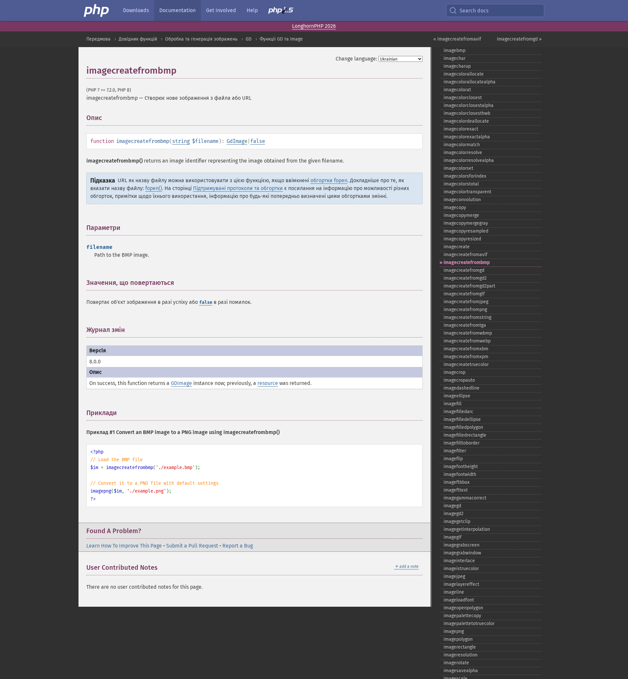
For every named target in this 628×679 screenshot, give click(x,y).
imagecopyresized (462, 239)
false (257, 141)
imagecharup (457, 66)
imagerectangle (460, 647)
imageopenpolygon (463, 608)
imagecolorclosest (463, 97)
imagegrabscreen (462, 545)
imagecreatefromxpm (466, 356)
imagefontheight (461, 466)
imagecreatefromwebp (467, 341)
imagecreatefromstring (467, 317)
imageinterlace (459, 561)
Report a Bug (237, 546)
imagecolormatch (462, 145)
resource (267, 383)
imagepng (454, 631)
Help (252, 10)
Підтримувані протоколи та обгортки (238, 188)
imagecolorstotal (461, 184)
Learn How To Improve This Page (124, 546)
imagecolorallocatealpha (470, 82)
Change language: (356, 59)
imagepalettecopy (462, 615)
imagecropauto (459, 380)
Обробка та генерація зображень (201, 39)
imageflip (453, 458)
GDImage (181, 383)
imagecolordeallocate (466, 121)
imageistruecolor (461, 568)
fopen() (153, 188)
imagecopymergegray (466, 223)
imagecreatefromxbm (466, 349)
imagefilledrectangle (465, 435)
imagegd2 (453, 513)
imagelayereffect (461, 584)
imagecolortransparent (467, 192)
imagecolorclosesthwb (467, 113)
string (181, 141)
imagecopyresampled (466, 231)
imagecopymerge (461, 215)
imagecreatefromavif (465, 254)
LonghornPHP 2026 (314, 26)
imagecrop (454, 372)
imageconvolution (462, 199)
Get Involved (221, 10)
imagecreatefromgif (464, 294)
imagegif (453, 537)
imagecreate (457, 247)
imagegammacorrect (465, 498)
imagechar (454, 58)
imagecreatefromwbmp (468, 333)
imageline (454, 592)
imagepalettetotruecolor (469, 623)
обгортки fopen (328, 180)
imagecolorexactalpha (467, 137)
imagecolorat (457, 90)
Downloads (136, 10)
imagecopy (455, 207)
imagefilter (455, 451)
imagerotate (456, 663)
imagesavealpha (461, 670)
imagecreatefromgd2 (465, 278)
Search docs (474, 11)
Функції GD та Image (281, 39)
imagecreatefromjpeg (466, 302)
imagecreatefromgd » (519, 39)
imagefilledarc (458, 411)
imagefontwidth (460, 474)
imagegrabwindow (462, 553)
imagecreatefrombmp (467, 262)
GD (249, 39)
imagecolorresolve (463, 152)
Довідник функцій (138, 39)
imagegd (452, 506)
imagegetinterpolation (467, 529)
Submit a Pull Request (192, 546)
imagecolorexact (461, 129)
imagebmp (454, 50)
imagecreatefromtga (465, 325)
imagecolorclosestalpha (469, 105)
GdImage (237, 141)
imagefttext (456, 490)
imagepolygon (458, 639)
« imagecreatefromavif (457, 39)
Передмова (98, 39)
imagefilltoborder (462, 443)
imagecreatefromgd (464, 270)
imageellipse (457, 396)
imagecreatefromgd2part (469, 286)
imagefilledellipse (462, 419)
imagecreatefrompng (465, 309)
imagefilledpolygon (463, 427)
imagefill (453, 404)
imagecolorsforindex (465, 176)
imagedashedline (462, 388)
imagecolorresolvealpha (469, 160)
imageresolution (461, 655)
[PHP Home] (97, 10)
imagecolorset (458, 168)
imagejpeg (454, 576)
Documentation (177, 10)
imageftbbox (457, 482)
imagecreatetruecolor (466, 364)
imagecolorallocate (464, 74)
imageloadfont (459, 600)
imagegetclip (457, 521)
